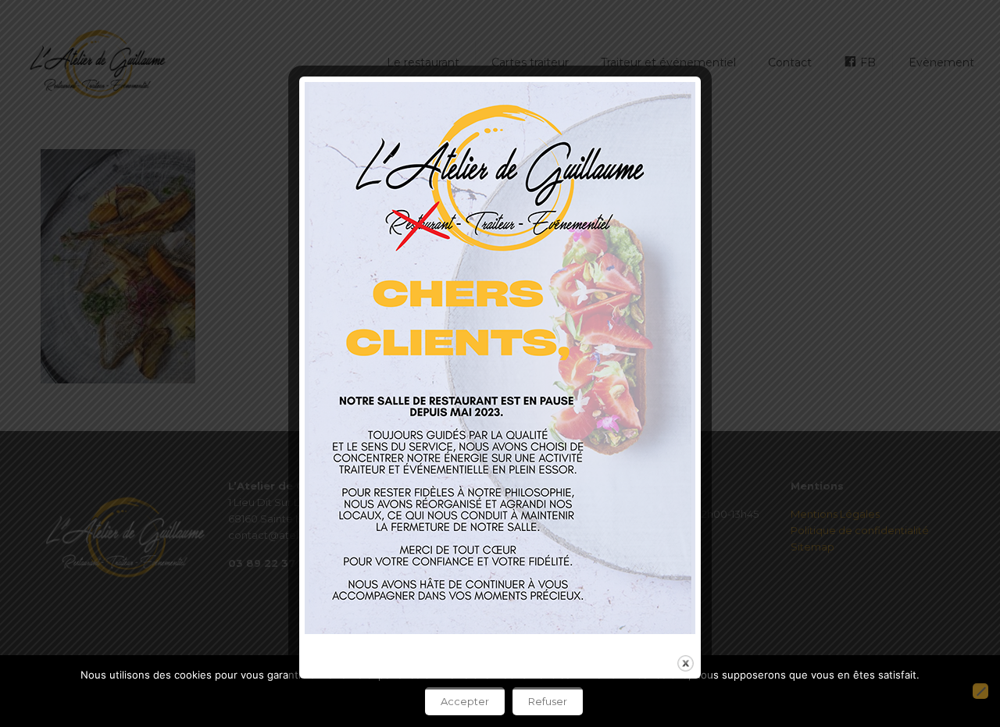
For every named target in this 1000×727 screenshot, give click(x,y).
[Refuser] (980, 691)
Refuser (547, 701)
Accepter (465, 701)
